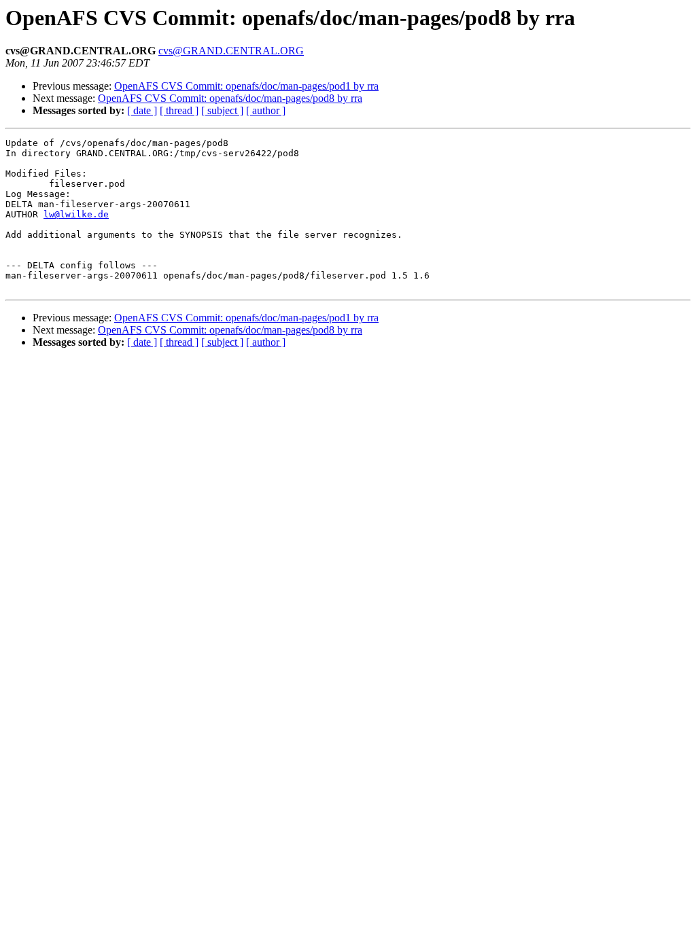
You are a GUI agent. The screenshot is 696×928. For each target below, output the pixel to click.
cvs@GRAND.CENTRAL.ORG (231, 50)
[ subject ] (222, 110)
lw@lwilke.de (76, 214)
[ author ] (265, 110)
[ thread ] (179, 110)
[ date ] (142, 110)
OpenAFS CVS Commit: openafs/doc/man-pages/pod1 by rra (246, 86)
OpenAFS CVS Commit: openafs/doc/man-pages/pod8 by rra (230, 98)
